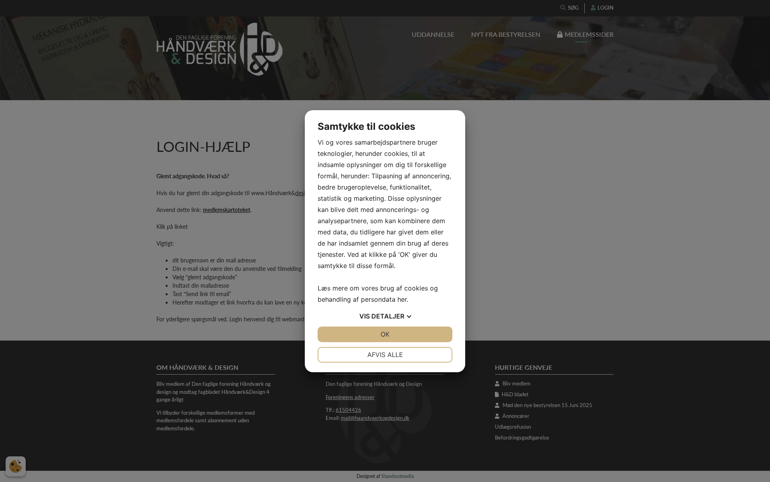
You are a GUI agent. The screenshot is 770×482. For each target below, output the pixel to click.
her (402, 299)
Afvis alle (385, 355)
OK (385, 334)
